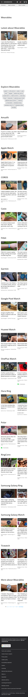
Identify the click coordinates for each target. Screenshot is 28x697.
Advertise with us (5, 679)
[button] (26, 2)
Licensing (4, 668)
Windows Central (5, 685)
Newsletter (4, 677)
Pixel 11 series (22, 5)
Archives (21, 606)
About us (3, 674)
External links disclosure (7, 671)
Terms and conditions (6, 651)
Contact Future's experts (7, 654)
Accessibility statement (7, 662)
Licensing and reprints (6, 682)
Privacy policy (4, 656)
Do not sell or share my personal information (11, 688)
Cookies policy (5, 659)
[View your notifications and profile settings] (17, 2)
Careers (3, 665)
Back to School (11, 5)
